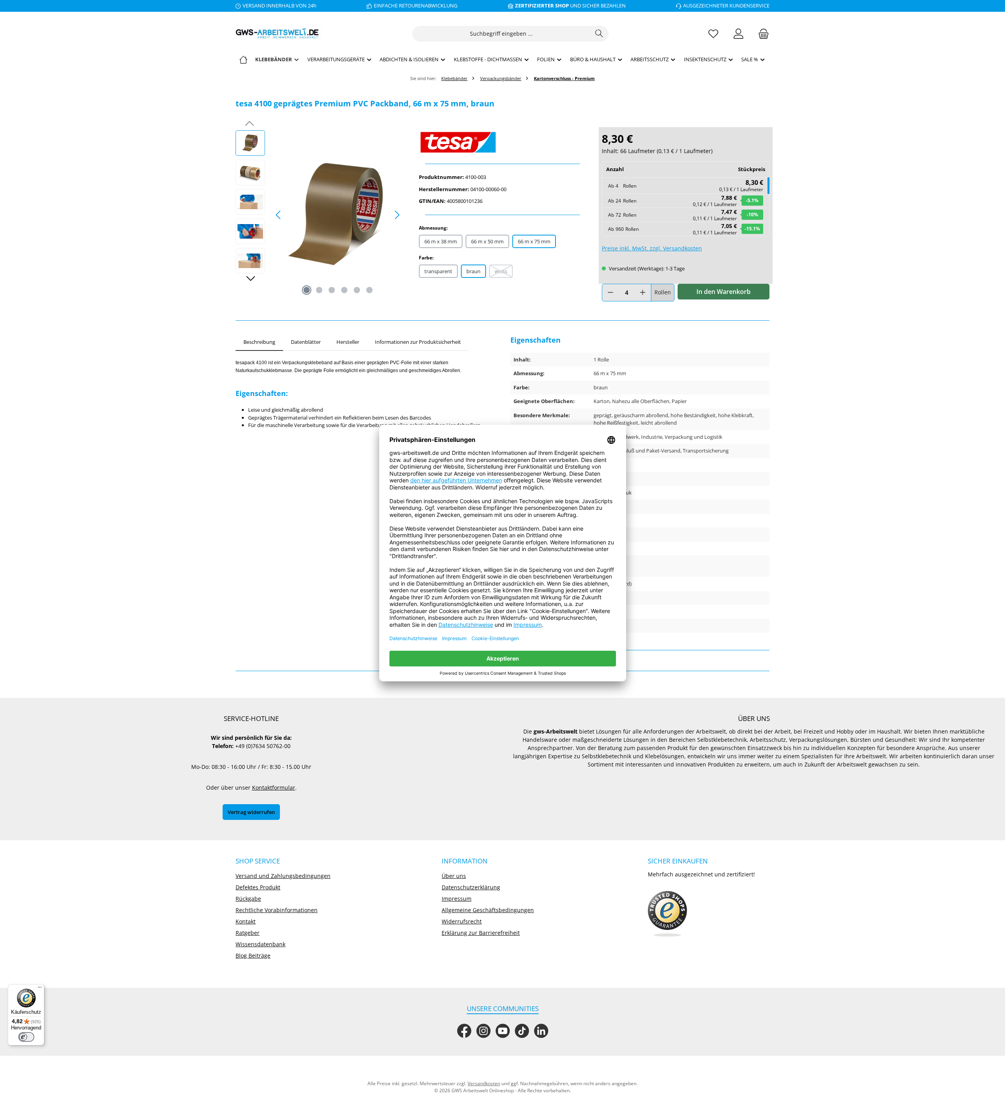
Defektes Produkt (258, 887)
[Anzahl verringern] (610, 292)
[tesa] (503, 142)
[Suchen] (599, 34)
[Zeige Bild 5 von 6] (357, 290)
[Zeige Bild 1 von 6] (306, 290)
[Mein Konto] (738, 34)
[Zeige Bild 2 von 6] (319, 290)
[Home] (243, 59)
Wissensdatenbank (260, 944)
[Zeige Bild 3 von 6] (332, 290)
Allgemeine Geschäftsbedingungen (488, 910)
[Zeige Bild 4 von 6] (344, 290)
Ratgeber (247, 932)
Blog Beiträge (253, 955)
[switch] (26, 1037)
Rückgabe (248, 898)
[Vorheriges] (279, 215)
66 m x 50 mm (487, 241)
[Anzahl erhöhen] (642, 292)
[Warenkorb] (761, 34)
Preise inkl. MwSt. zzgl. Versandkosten (652, 248)
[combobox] (501, 34)
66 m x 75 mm (534, 241)
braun (473, 271)
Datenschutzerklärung (471, 887)
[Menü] (39, 989)
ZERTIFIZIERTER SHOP (542, 5)
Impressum (456, 898)
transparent (438, 271)
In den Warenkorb (723, 291)
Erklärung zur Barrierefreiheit (481, 932)
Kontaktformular (273, 787)
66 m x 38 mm (440, 241)
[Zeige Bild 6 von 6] (369, 290)
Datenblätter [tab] (306, 341)
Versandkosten (484, 1083)
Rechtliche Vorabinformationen (277, 910)
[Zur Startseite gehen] (279, 33)
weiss (504, 273)
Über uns (454, 876)
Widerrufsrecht (462, 921)
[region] (319, 214)
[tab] (259, 342)
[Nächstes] (397, 215)
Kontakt (246, 921)
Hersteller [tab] (347, 341)
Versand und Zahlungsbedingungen (283, 876)
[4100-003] (338, 214)
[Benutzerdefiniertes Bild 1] (667, 914)
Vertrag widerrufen (251, 812)
